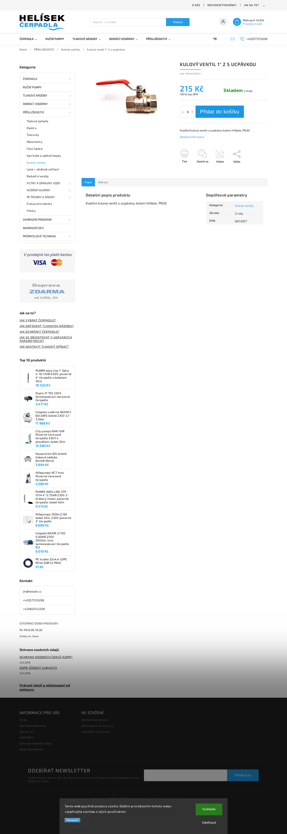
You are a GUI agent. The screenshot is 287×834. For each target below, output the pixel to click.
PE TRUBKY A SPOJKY (41, 197)
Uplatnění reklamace (96, 731)
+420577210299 (33, 600)
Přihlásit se (243, 775)
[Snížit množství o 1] (183, 112)
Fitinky (31, 210)
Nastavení (72, 820)
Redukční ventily (38, 176)
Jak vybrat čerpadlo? (38, 320)
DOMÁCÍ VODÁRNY (35, 104)
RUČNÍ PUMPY (32, 87)
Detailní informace (192, 137)
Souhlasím (209, 809)
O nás (196, 5)
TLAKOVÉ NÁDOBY (35, 95)
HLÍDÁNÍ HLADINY (38, 190)
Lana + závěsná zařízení (43, 169)
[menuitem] (30, 39)
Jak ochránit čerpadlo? (39, 331)
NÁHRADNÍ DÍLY (33, 228)
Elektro (32, 128)
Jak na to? (251, 5)
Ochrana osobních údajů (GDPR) (46, 657)
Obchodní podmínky (222, 5)
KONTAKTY (27, 737)
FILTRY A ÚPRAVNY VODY (43, 183)
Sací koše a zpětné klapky (44, 155)
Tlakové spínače (38, 121)
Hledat (178, 22)
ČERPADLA (30, 79)
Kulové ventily (36, 162)
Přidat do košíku (219, 111)
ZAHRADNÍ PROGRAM (37, 219)
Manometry (34, 141)
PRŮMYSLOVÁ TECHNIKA (39, 236)
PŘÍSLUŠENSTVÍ (33, 112)
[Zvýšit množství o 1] (192, 112)
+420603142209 (34, 609)
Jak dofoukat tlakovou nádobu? (47, 326)
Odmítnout (209, 823)
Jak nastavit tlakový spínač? (44, 346)
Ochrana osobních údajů (36, 743)
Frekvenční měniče (39, 204)
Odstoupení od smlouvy (98, 725)
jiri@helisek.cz (32, 591)
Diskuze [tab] (103, 182)
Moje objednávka (31, 749)
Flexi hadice (35, 148)
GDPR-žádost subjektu (38, 668)
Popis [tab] (88, 182)
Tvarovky (33, 135)
